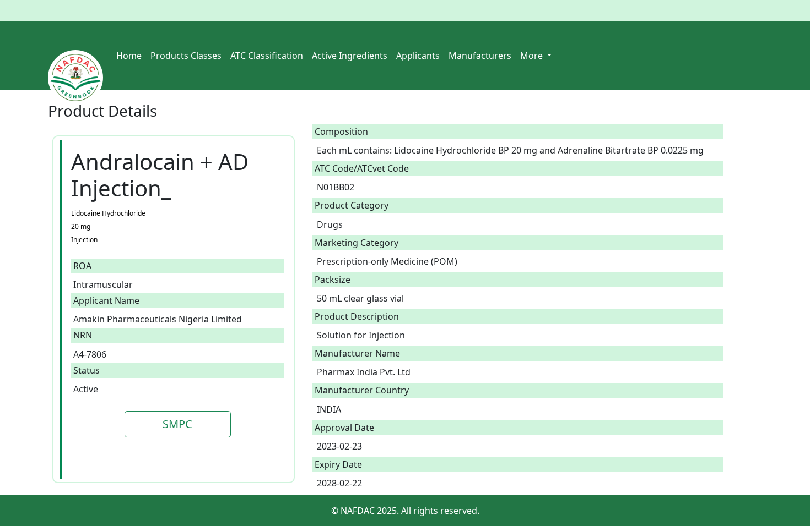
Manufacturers (480, 56)
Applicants (418, 56)
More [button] (532, 56)
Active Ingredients (349, 56)
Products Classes (186, 56)
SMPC (177, 424)
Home (129, 56)
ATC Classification (266, 56)
